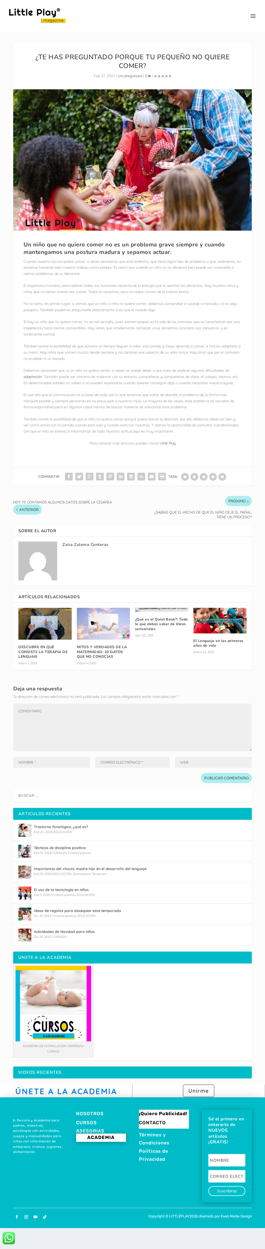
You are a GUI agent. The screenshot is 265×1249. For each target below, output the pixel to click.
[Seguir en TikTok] (44, 1217)
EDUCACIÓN (63, 832)
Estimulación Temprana (90, 874)
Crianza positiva (79, 853)
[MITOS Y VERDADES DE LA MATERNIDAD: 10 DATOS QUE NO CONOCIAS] (103, 624)
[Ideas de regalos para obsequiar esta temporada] (24, 914)
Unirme (198, 1090)
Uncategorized (130, 76)
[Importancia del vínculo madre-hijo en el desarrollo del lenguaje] (24, 872)
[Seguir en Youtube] (35, 1217)
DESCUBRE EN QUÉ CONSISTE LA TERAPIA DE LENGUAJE (43, 652)
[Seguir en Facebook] (16, 1217)
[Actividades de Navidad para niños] (24, 935)
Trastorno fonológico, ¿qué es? (61, 826)
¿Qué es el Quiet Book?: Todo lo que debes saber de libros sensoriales (161, 624)
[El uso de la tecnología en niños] (24, 893)
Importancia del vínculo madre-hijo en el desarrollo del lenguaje (90, 868)
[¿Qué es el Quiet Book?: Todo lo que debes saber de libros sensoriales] (161, 610)
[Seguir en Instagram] (26, 1217)
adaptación (33, 376)
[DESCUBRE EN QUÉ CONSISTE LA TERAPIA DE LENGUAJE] (44, 624)
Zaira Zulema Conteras (85, 544)
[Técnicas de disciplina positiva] (24, 851)
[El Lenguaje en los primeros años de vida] (219, 620)
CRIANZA (60, 853)
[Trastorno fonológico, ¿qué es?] (24, 830)
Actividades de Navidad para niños (64, 931)
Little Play (167, 443)
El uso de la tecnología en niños (61, 889)
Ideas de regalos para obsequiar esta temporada (77, 910)
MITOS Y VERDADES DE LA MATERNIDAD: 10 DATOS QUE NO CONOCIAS (102, 652)
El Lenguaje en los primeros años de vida (218, 643)
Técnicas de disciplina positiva (60, 847)
